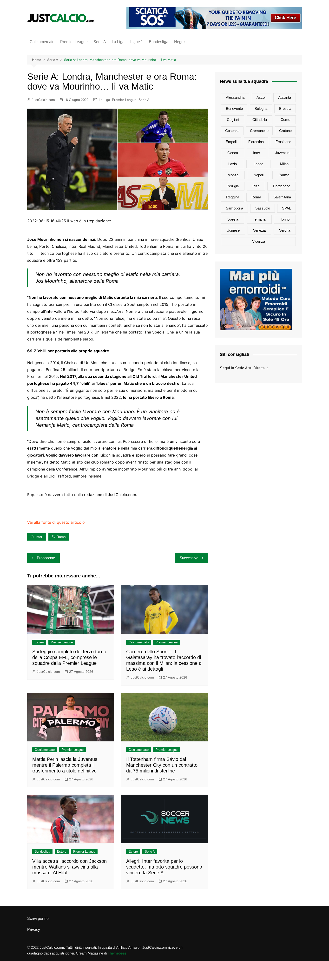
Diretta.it (260, 368)
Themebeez (117, 953)
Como (285, 120)
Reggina (232, 197)
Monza (233, 175)
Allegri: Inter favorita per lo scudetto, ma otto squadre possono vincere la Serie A (164, 866)
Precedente (46, 558)
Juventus (282, 153)
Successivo (189, 558)
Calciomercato (42, 42)
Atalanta (284, 97)
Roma (61, 537)
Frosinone (283, 142)
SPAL (286, 208)
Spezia (232, 219)
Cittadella (259, 120)
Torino (285, 219)
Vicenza (258, 241)
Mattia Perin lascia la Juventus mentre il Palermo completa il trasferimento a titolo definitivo (64, 765)
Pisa (255, 186)
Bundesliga (158, 42)
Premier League (74, 42)
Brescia (285, 108)
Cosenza (232, 131)
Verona (284, 230)
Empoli (231, 142)
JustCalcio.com (43, 100)
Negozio (181, 42)
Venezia (259, 230)
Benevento (234, 108)
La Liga (118, 42)
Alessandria (235, 97)
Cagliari (233, 120)
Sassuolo (262, 208)
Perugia (233, 186)
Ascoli (261, 97)
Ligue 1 (136, 42)
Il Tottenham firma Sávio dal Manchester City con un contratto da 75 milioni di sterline (161, 765)
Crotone (285, 131)
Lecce (258, 164)
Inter (38, 537)
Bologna (261, 108)
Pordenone (281, 186)
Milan (284, 164)
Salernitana (282, 197)
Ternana (259, 219)
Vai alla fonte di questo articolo (56, 522)
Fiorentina (256, 142)
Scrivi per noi (38, 918)
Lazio (232, 164)
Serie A (99, 42)
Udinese (233, 230)
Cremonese (259, 131)
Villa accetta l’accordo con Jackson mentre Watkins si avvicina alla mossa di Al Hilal (69, 866)
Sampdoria (234, 208)
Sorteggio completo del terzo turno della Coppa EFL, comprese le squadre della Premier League (69, 657)
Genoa (232, 153)
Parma (284, 175)
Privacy (33, 930)
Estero (39, 642)
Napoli (258, 175)
